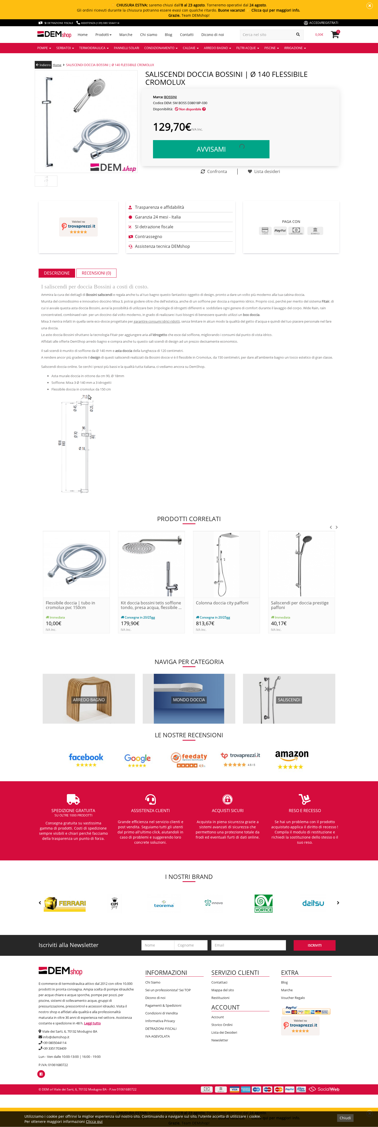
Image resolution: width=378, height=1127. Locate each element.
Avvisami (211, 149)
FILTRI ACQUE (246, 48)
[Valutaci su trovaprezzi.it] (78, 227)
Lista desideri (266, 171)
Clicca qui (94, 1121)
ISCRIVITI (315, 945)
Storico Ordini (221, 1024)
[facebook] (41, 1074)
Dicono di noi (155, 997)
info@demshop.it (56, 1037)
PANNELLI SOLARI (126, 48)
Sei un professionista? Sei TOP (168, 990)
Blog (284, 982)
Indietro (45, 65)
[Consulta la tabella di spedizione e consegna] (204, 109)
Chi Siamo (152, 982)
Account (217, 1017)
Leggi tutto (92, 1023)
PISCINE (270, 48)
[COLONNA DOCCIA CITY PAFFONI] (226, 564)
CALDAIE (189, 48)
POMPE (43, 48)
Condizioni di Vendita (161, 1013)
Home (57, 65)
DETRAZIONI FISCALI (161, 1028)
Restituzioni (220, 997)
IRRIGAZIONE (293, 48)
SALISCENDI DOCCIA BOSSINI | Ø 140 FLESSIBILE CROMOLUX (110, 65)
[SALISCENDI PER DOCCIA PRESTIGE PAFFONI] (301, 564)
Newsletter (219, 1040)
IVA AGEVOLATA (157, 1036)
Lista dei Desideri (224, 1032)
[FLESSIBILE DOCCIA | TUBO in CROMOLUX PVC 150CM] (76, 564)
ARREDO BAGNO (216, 48)
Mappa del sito (222, 990)
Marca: (158, 97)
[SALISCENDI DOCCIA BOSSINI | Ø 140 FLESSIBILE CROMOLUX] (86, 121)
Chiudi (345, 1117)
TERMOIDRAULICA (92, 48)
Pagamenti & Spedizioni (163, 1005)
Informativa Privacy (160, 1021)
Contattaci (219, 982)
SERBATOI (63, 48)
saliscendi (289, 700)
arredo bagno (89, 700)
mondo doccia (189, 700)
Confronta (216, 171)
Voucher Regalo (293, 997)
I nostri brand (189, 876)
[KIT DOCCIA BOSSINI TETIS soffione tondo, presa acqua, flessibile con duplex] (151, 564)
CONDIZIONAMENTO (159, 48)
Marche (287, 990)
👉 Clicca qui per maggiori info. (273, 10)
